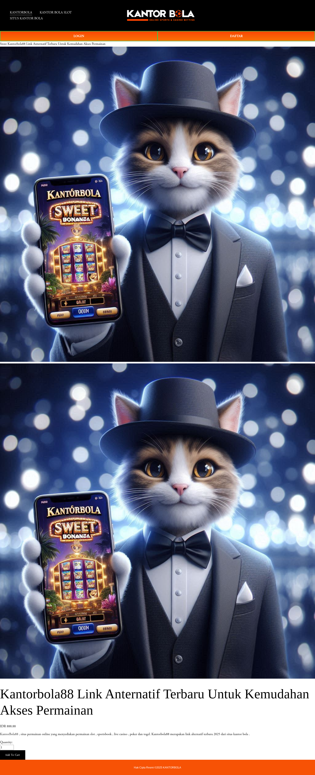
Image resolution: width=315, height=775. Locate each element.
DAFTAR (236, 36)
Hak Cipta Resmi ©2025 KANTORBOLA (157, 767)
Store (3, 44)
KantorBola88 (9, 734)
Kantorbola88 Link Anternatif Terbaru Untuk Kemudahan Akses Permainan (56, 44)
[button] (12, 755)
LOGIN (79, 36)
